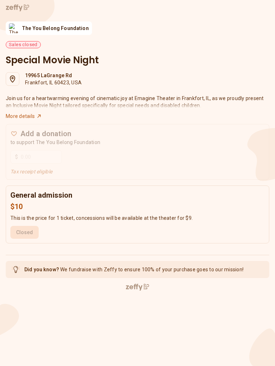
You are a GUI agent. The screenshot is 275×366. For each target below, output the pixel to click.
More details (20, 116)
